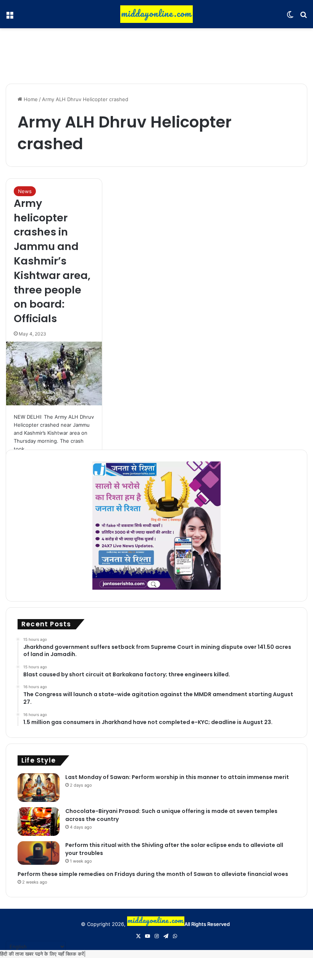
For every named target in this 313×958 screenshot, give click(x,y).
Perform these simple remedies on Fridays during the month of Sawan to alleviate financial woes (153, 874)
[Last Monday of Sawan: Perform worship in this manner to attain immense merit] (39, 787)
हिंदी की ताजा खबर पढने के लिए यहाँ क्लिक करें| (43, 954)
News (25, 191)
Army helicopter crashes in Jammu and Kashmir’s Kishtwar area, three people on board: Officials (52, 261)
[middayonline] (156, 14)
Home (30, 99)
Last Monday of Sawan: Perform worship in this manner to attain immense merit (177, 777)
